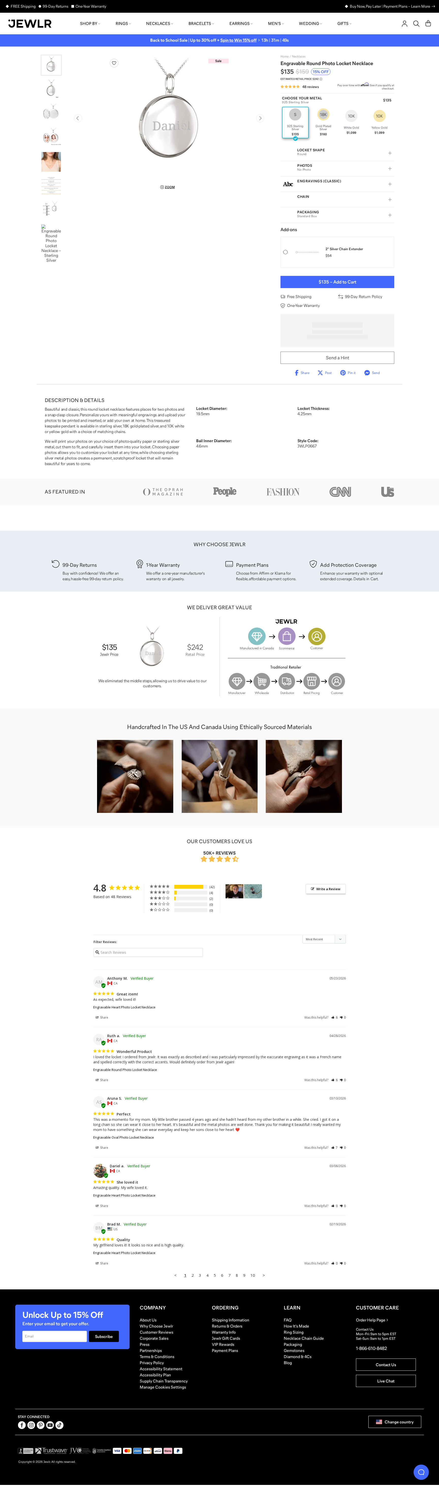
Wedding (309, 23)
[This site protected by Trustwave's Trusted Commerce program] (51, 1451)
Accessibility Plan (155, 1375)
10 (252, 1275)
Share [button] (103, 1017)
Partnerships (151, 1350)
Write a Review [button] (328, 889)
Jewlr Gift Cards (226, 1338)
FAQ (288, 1320)
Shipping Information (230, 1320)
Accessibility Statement (161, 1369)
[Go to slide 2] (51, 89)
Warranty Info (224, 1332)
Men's (274, 23)
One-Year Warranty (90, 6)
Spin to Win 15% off (238, 40)
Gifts (343, 23)
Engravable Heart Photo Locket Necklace (124, 1007)
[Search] (416, 24)
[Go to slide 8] (51, 243)
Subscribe (104, 1336)
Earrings (239, 23)
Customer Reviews (156, 1332)
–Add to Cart (337, 282)
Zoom (170, 187)
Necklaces (158, 23)
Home (284, 56)
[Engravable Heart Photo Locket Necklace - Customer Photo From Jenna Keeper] (253, 891)
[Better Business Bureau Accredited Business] (26, 1451)
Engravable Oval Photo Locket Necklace (123, 1137)
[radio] (295, 122)
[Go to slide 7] (51, 210)
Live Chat (386, 1381)
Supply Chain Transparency (164, 1381)
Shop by (88, 23)
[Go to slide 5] (51, 161)
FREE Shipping (23, 6)
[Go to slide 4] (51, 137)
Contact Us (386, 1365)
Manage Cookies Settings (163, 1387)
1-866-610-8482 (371, 1348)
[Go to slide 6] (51, 186)
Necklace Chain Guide (304, 1338)
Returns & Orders (227, 1326)
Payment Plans (225, 1350)
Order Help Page (370, 1320)
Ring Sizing (294, 1332)
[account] (404, 24)
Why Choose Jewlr (156, 1326)
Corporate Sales (154, 1338)
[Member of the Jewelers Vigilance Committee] (80, 1451)
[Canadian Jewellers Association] (101, 1451)
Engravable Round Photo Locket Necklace (125, 1069)
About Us (148, 1320)
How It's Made (296, 1326)
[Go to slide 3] (51, 113)
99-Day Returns (55, 6)
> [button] (264, 1275)
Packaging (293, 1344)
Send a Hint (337, 357)
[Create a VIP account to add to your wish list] (114, 63)
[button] (334, 1017)
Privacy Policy (152, 1363)
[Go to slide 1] (51, 65)
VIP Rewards (223, 1344)
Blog (288, 1363)
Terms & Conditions (157, 1356)
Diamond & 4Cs (297, 1356)
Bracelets (200, 23)
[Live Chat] (421, 1472)
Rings (122, 23)
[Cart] (428, 24)
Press (144, 1344)
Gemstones (294, 1350)
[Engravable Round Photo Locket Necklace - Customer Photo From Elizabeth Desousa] (234, 891)
